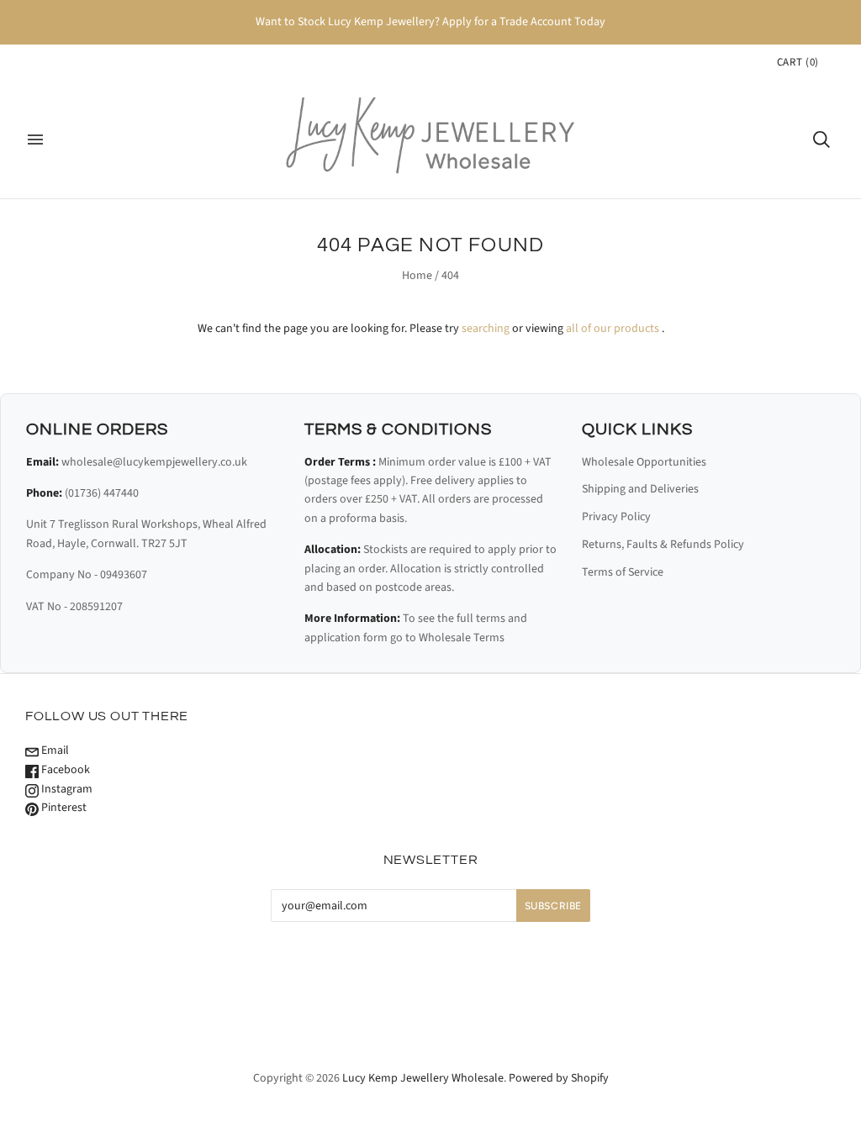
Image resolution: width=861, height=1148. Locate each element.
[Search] (821, 139)
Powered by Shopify (559, 1078)
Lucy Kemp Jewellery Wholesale (423, 1078)
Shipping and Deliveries (640, 489)
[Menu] (35, 139)
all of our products (612, 328)
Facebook (64, 769)
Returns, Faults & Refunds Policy (663, 544)
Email (54, 750)
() (798, 62)
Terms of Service (622, 572)
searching (486, 328)
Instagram (65, 789)
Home (417, 275)
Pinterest (63, 807)
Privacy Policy (616, 516)
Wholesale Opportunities (644, 462)
